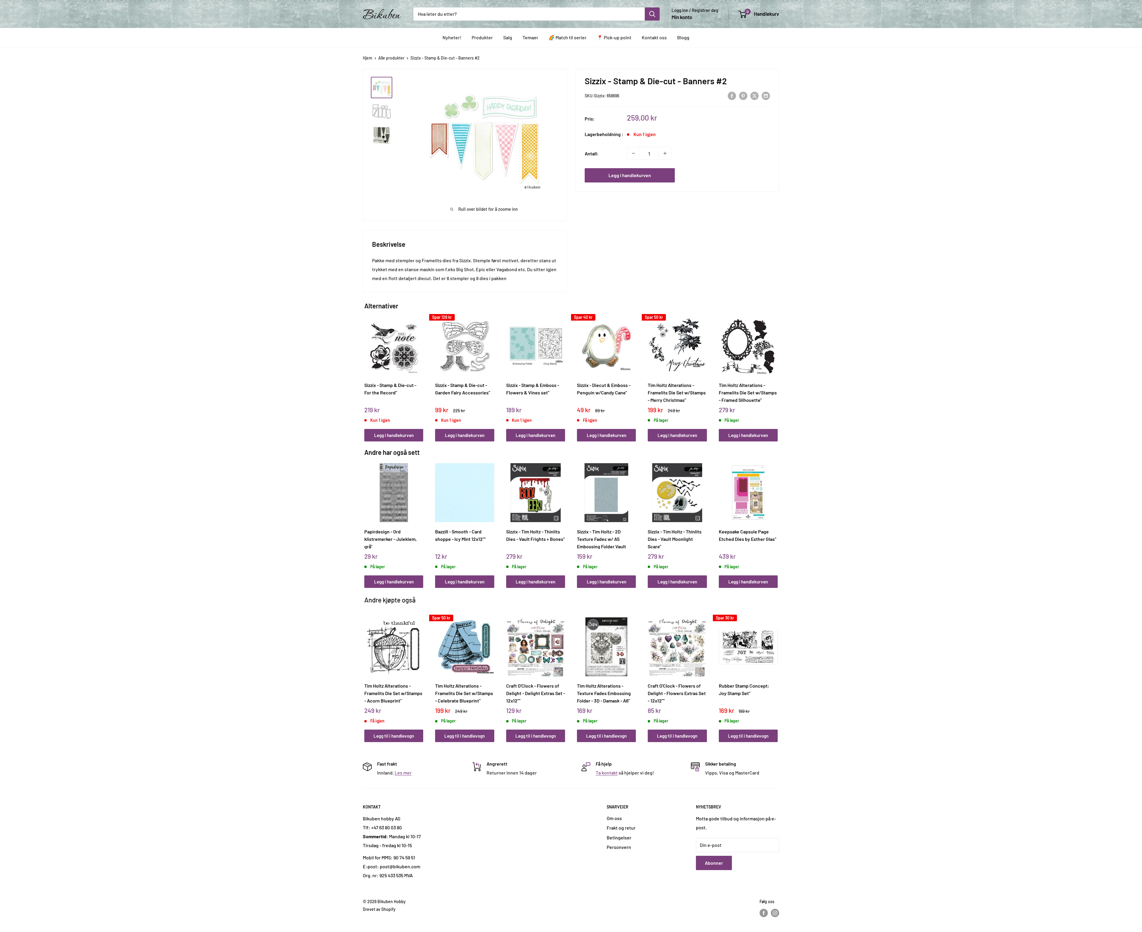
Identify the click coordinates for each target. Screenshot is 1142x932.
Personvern (619, 847)
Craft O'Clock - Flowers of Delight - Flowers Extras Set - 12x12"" (677, 693)
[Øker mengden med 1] (665, 153)
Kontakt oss (654, 37)
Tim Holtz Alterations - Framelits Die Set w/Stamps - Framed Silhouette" (748, 392)
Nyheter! (452, 37)
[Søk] (652, 14)
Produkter (482, 37)
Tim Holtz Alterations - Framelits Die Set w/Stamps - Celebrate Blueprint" (464, 693)
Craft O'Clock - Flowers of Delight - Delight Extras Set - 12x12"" (535, 693)
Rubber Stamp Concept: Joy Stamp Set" (744, 689)
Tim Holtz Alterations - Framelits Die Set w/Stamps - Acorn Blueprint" (393, 693)
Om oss (614, 818)
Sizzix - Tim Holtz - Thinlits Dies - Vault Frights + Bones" (535, 535)
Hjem (367, 57)
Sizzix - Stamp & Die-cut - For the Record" (390, 388)
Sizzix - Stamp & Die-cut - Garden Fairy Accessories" (462, 388)
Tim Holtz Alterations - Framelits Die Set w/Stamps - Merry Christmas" (677, 392)
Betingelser (619, 837)
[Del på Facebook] (732, 95)
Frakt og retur (621, 827)
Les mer (403, 772)
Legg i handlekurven (629, 175)
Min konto (682, 17)
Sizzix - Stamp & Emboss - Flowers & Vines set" (532, 388)
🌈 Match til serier (567, 37)
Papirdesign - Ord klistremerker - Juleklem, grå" (390, 539)
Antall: (592, 153)
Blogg (683, 37)
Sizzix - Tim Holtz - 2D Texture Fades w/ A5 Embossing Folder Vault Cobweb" (601, 539)
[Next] (776, 372)
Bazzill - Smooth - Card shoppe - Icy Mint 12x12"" (460, 535)
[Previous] (366, 372)
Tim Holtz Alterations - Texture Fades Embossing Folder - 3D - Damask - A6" (604, 693)
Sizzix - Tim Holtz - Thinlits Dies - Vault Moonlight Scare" (675, 539)
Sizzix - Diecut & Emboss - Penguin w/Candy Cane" (603, 388)
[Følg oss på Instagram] (775, 913)
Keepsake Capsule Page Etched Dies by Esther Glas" (747, 535)
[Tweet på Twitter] (754, 95)
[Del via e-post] (766, 95)
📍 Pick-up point (614, 37)
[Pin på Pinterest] (743, 95)
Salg (507, 37)
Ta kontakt (607, 772)
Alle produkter (391, 57)
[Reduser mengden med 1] (633, 153)
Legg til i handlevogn (394, 736)
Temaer (530, 37)
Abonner (714, 863)
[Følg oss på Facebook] (764, 913)
